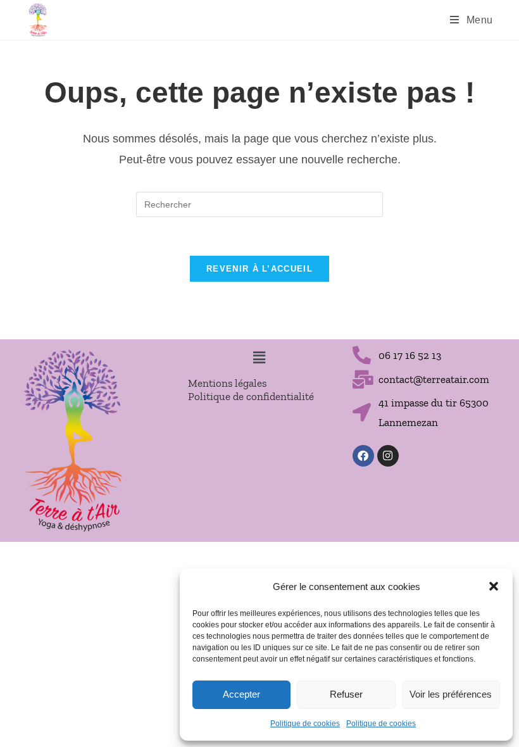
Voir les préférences (451, 694)
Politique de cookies (305, 723)
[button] (493, 586)
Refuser (346, 694)
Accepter (241, 694)
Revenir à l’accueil (259, 268)
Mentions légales (227, 383)
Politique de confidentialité (251, 396)
